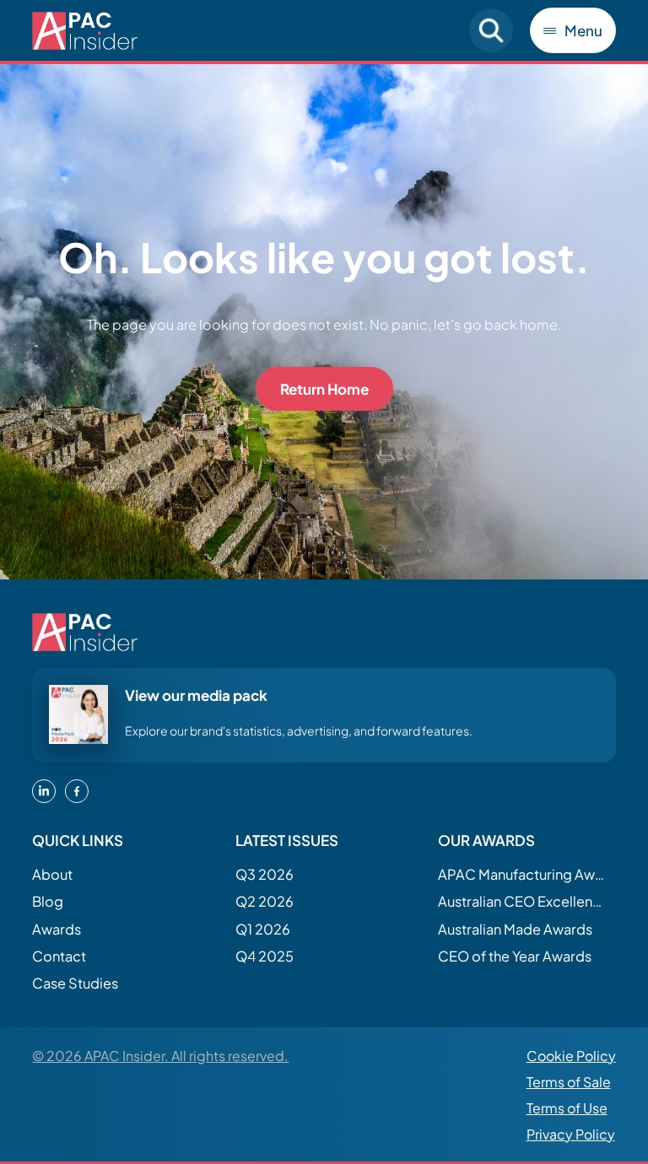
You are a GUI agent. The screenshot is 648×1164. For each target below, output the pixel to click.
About (52, 874)
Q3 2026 (264, 874)
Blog (47, 901)
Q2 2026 (264, 901)
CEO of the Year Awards (514, 956)
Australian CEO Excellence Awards (522, 901)
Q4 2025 (264, 956)
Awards (56, 929)
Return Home (324, 389)
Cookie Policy (571, 1055)
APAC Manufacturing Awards (522, 874)
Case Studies (75, 983)
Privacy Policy (570, 1134)
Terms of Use (567, 1108)
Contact (59, 956)
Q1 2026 (262, 929)
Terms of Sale (568, 1082)
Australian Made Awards (515, 929)
